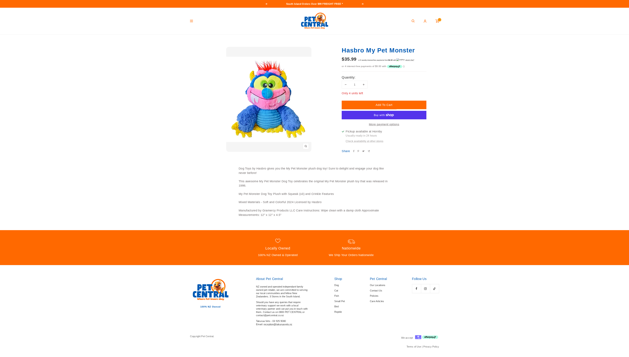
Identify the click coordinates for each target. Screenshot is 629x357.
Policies (374, 295)
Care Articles (377, 301)
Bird (336, 306)
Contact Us (376, 290)
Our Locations (377, 285)
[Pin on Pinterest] (358, 151)
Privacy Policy (431, 346)
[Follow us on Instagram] (425, 288)
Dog (336, 285)
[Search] (413, 21)
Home (193, 41)
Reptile (338, 311)
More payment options (384, 124)
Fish (336, 295)
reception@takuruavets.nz (278, 324)
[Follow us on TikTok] (434, 288)
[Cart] (437, 21)
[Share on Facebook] (353, 151)
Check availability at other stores (364, 141)
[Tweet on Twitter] (363, 151)
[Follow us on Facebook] (416, 288)
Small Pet (339, 301)
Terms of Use (414, 346)
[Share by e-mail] (369, 151)
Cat (336, 290)
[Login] (425, 21)
